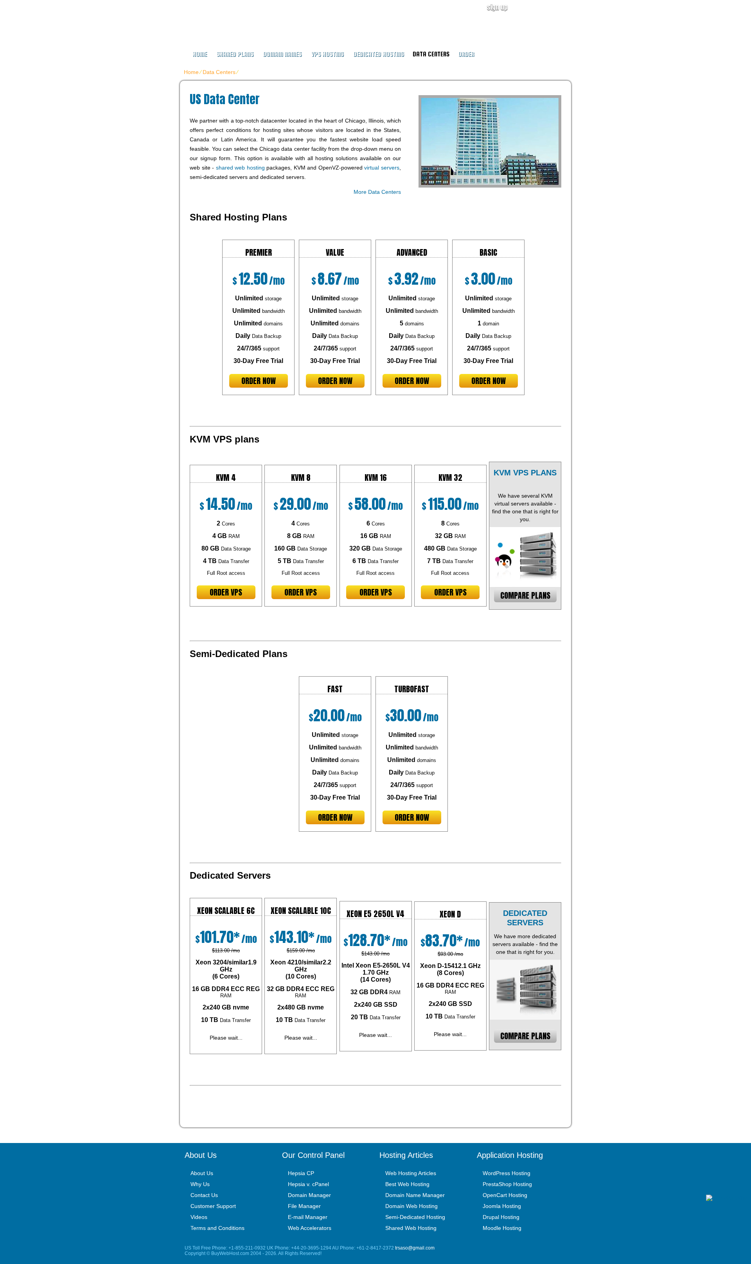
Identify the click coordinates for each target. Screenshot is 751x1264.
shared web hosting (240, 167)
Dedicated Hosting (378, 54)
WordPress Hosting (506, 1173)
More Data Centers (377, 192)
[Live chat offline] (728, 1198)
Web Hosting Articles (410, 1173)
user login (549, 7)
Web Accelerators (309, 1228)
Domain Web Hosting (411, 1206)
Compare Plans (525, 595)
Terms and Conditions (217, 1228)
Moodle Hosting (502, 1228)
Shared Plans (234, 54)
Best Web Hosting (407, 1184)
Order (466, 54)
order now (258, 381)
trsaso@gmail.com (415, 1248)
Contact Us (204, 1195)
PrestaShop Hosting (507, 1184)
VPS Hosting (327, 54)
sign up (497, 7)
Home (199, 54)
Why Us (200, 1184)
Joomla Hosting (502, 1206)
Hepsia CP (301, 1173)
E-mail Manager (307, 1217)
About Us (201, 1173)
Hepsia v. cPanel (308, 1184)
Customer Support (213, 1206)
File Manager (304, 1206)
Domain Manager (309, 1195)
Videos (198, 1217)
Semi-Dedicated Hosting (415, 1217)
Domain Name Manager (415, 1195)
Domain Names (282, 54)
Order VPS (226, 592)
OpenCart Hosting (505, 1195)
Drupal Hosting (501, 1217)
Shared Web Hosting (411, 1228)
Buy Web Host (231, 18)
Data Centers (431, 54)
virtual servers (381, 167)
